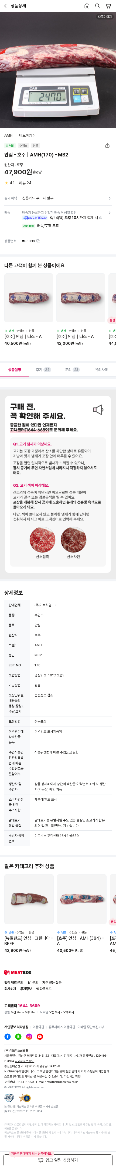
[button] (100, 218)
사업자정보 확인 (24, 1061)
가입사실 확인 (72, 1076)
